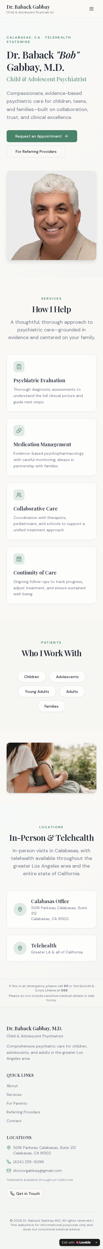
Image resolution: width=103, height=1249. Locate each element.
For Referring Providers (36, 151)
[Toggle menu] (91, 9)
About (12, 1085)
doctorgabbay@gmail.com (37, 1170)
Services (14, 1094)
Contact (14, 1120)
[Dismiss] (96, 1242)
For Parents (17, 1103)
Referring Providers (23, 1112)
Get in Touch (28, 1193)
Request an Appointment (38, 136)
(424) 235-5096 (28, 1161)
